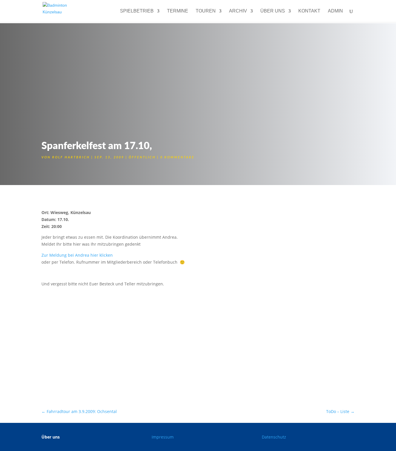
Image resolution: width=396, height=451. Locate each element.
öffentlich (142, 157)
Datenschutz (274, 437)
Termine (177, 11)
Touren (206, 11)
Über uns (272, 11)
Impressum (163, 437)
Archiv (238, 11)
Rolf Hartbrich (71, 157)
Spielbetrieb (137, 11)
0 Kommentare (177, 157)
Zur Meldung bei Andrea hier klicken (77, 255)
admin (335, 11)
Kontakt (309, 11)
